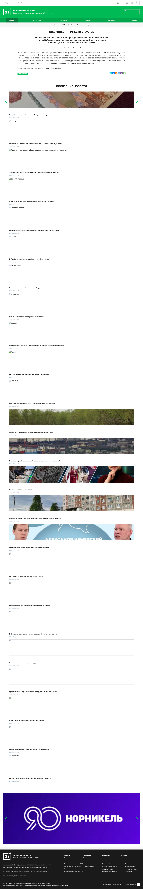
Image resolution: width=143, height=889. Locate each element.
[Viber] (121, 73)
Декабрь (70, 25)
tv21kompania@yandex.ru (109, 871)
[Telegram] (119, 73)
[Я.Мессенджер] (111, 73)
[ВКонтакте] (113, 73)
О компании (63, 20)
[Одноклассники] (116, 73)
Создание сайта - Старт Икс (132, 884)
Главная (48, 25)
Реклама (111, 20)
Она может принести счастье (89, 25)
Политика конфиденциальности (112, 884)
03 (77, 25)
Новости (12, 20)
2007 (63, 25)
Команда (88, 20)
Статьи (134, 20)
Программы (37, 20)
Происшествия (22, 73)
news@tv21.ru (129, 871)
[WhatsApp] (124, 73)
